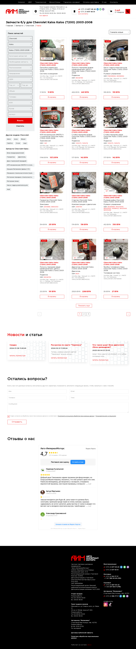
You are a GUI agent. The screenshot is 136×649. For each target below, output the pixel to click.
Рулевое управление (112, 73)
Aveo (16, 139)
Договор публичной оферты (82, 632)
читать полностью (18, 356)
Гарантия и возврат (71, 2)
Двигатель (22, 157)
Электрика (44, 204)
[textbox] (20, 56)
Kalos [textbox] (11, 44)
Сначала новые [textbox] (116, 32)
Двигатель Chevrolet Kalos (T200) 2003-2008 (83, 268)
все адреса (44, 15)
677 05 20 (88, 9)
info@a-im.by (108, 601)
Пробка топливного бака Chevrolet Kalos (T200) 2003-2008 (116, 268)
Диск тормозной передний (16, 161)
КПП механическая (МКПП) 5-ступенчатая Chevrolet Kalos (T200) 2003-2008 (52, 136)
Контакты (114, 2)
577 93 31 (87, 11)
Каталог (21, 2)
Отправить (17, 422)
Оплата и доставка (91, 2)
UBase (89, 644)
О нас (104, 2)
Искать (20, 120)
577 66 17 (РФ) (112, 586)
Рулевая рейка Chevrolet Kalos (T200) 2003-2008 (114, 201)
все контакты (83, 13)
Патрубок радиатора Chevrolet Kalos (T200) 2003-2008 (52, 69)
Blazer (23, 139)
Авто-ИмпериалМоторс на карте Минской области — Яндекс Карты (68, 528)
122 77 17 (111, 576)
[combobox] (20, 38)
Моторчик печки (13, 181)
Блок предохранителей (15, 153)
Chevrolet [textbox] (13, 38)
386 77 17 (112, 596)
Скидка (13, 345)
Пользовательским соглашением (106, 416)
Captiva (10, 143)
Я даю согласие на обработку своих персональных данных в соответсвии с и (63, 416)
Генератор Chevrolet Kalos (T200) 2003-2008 (51, 201)
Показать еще (84, 305)
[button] (25, 143)
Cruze (18, 143)
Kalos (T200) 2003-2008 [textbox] (19, 50)
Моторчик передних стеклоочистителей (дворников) (21, 177)
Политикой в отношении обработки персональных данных (76, 416)
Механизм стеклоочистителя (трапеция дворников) (21, 173)
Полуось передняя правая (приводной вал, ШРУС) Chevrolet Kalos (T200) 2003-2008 (84, 70)
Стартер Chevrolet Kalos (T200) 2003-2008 (82, 201)
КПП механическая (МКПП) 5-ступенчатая (21, 165)
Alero (9, 139)
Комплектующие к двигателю (84, 204)
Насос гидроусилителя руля (17, 185)
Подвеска (76, 75)
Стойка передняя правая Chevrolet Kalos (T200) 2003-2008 (84, 136)
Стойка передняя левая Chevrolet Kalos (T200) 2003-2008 (116, 136)
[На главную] (17, 11)
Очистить (20, 126)
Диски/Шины (54, 2)
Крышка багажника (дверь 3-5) (18, 169)
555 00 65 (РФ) (112, 578)
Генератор (11, 157)
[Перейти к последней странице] (128, 314)
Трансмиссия (40, 2)
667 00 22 (112, 585)
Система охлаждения (48, 73)
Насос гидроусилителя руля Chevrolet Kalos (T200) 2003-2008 (116, 69)
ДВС (30, 2)
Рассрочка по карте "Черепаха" (66, 345)
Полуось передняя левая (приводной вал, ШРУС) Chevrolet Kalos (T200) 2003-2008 (52, 269)
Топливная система (112, 273)
